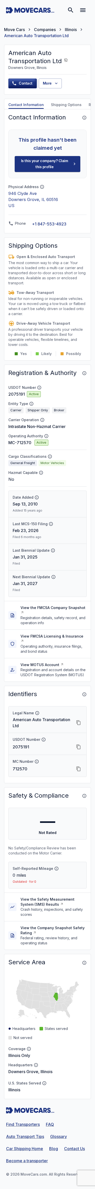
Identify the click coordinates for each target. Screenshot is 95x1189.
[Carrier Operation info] (42, 420)
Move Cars (14, 29)
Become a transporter (27, 1160)
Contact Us (74, 1148)
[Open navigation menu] (83, 10)
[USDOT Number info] (39, 387)
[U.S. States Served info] (44, 1083)
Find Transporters (23, 1124)
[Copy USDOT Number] (78, 747)
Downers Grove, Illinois (30, 1071)
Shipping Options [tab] (66, 105)
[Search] (71, 10)
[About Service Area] (84, 962)
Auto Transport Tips (25, 1136)
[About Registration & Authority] (84, 373)
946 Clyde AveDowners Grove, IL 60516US (33, 199)
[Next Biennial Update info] (53, 577)
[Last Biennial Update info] (53, 550)
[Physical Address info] (42, 187)
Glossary (58, 1136)
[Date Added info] (36, 497)
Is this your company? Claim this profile (44, 164)
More (47, 83)
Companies (45, 29)
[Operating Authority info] (46, 436)
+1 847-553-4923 (49, 223)
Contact (25, 83)
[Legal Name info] (37, 713)
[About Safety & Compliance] (84, 796)
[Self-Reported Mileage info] (56, 868)
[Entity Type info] (31, 403)
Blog (53, 1148)
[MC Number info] (36, 761)
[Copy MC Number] (78, 769)
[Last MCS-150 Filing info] (51, 524)
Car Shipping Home (24, 1148)
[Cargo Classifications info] (50, 456)
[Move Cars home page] (30, 10)
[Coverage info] (29, 1049)
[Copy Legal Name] (78, 722)
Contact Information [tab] (26, 105)
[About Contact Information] (84, 117)
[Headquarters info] (36, 1065)
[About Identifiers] (84, 694)
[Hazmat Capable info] (41, 472)
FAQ (50, 1124)
